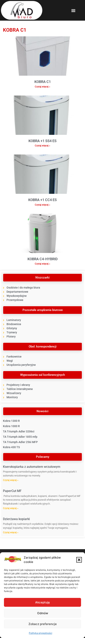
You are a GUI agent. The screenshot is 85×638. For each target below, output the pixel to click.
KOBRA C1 (42, 82)
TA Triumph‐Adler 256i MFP (20, 442)
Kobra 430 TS (11, 447)
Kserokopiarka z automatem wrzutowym (31, 467)
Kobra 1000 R (11, 426)
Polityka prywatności (40, 633)
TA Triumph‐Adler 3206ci (18, 431)
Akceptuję (42, 602)
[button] (79, 560)
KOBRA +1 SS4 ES (42, 141)
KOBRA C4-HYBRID (42, 259)
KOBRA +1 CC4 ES (42, 200)
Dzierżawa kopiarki (16, 519)
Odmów (42, 613)
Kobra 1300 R (11, 420)
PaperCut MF (12, 491)
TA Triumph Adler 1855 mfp (20, 436)
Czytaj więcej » (42, 86)
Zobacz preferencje (42, 624)
